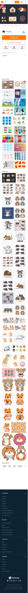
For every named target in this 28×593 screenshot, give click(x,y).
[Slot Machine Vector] (8, 183)
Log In (22, 2)
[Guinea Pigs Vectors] (8, 84)
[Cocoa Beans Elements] (8, 175)
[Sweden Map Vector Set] (8, 120)
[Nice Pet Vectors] (8, 93)
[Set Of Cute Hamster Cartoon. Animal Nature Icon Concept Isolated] (13, 528)
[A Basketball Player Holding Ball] (8, 227)
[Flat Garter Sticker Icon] (8, 209)
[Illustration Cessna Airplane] (8, 201)
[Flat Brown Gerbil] (9, 248)
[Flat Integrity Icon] (8, 192)
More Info (5, 55)
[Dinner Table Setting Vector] (8, 137)
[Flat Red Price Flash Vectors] (8, 235)
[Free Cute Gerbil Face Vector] (9, 565)
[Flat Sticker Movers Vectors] (8, 128)
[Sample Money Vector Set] (8, 157)
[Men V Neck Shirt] (8, 218)
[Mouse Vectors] (8, 166)
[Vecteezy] (2, 2)
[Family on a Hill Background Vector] (19, 110)
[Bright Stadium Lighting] (7, 110)
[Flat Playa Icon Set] (9, 148)
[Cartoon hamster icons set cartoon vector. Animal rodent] (8, 541)
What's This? (14, 52)
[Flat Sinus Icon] (8, 101)
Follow (23, 32)
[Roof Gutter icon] (19, 138)
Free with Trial (14, 37)
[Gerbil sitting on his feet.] (7, 577)
